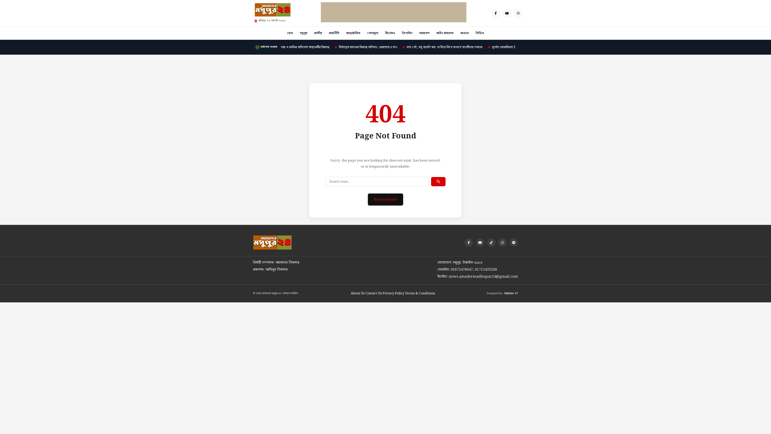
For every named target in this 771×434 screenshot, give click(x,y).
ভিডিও (480, 33)
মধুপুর (303, 33)
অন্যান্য (464, 33)
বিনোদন (390, 33)
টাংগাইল (407, 33)
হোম (290, 33)
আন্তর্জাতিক (353, 33)
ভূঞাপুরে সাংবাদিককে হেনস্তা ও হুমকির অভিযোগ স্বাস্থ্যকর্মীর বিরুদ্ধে (281, 47)
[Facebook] (496, 13)
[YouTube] (507, 13)
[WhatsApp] (502, 242)
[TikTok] (491, 242)
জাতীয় (318, 33)
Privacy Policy (393, 293)
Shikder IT (511, 293)
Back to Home (385, 199)
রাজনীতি (334, 33)
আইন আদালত (445, 33)
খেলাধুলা (372, 33)
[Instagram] (518, 13)
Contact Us (373, 293)
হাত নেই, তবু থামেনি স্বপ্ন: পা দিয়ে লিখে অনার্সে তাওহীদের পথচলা (435, 47)
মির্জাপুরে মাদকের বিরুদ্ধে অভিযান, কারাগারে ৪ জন (358, 47)
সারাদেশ (424, 33)
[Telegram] (514, 242)
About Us (358, 293)
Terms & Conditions (420, 293)
